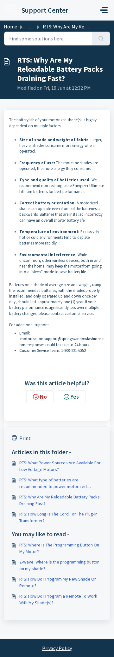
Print (25, 438)
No (43, 396)
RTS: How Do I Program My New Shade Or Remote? (57, 582)
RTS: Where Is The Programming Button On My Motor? (59, 548)
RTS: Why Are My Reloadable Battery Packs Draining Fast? (59, 500)
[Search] (101, 38)
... (29, 26)
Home (10, 26)
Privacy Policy (57, 648)
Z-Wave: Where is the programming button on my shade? (59, 565)
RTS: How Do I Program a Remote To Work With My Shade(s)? (58, 599)
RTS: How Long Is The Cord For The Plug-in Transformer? (58, 517)
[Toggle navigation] (104, 10)
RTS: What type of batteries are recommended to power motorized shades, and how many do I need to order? (59, 483)
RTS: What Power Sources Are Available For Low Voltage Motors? (60, 466)
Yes (75, 396)
